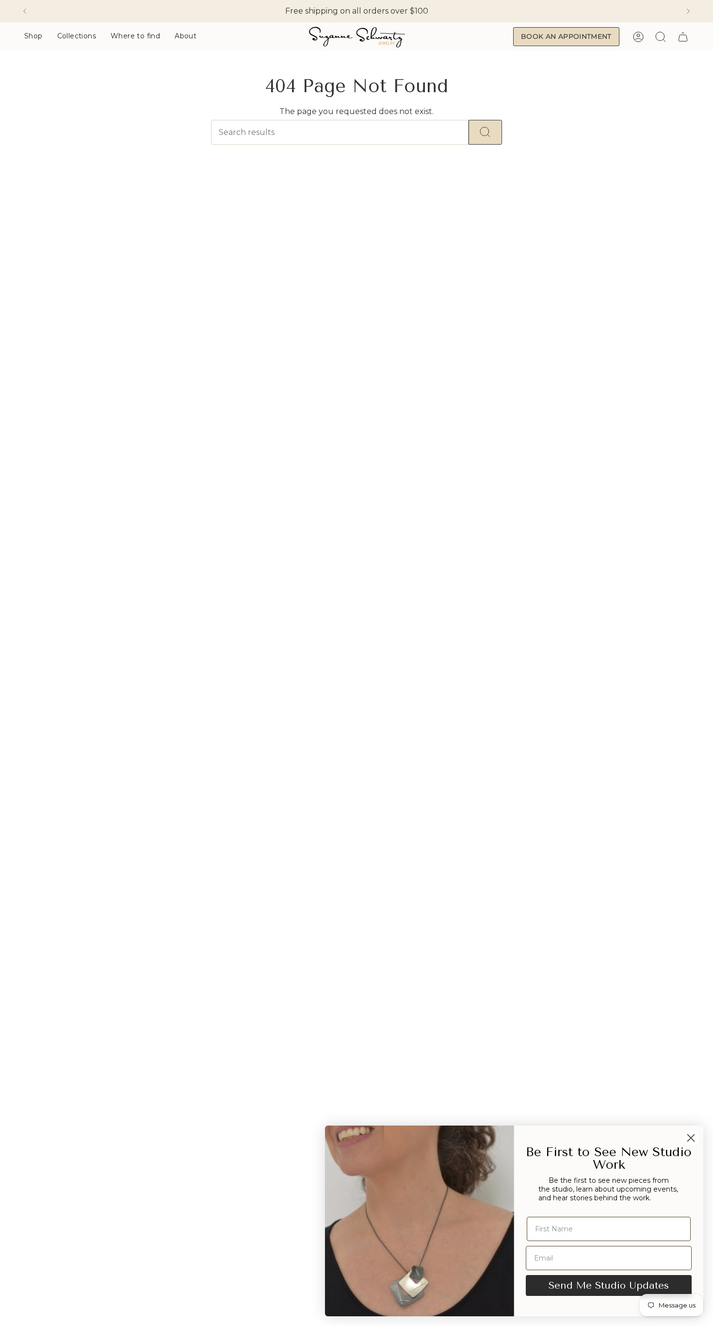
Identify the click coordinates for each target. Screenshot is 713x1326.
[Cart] (683, 37)
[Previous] (24, 11)
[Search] (485, 132)
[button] (33, 37)
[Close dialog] (690, 1137)
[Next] (688, 11)
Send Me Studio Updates (609, 1285)
